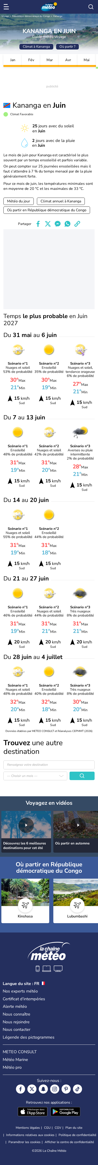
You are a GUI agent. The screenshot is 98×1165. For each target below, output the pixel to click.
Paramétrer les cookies (24, 1142)
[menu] (7, 6)
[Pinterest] (66, 1089)
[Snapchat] (43, 1089)
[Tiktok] (77, 1089)
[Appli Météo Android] (65, 1112)
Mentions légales (28, 1128)
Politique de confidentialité (77, 1135)
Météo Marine (15, 1059)
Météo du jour (18, 201)
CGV (58, 1128)
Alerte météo (15, 1006)
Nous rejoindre (16, 1022)
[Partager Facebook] (38, 224)
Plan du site (73, 1128)
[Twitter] (31, 1089)
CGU (47, 1128)
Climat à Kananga (36, 46)
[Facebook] (20, 1089)
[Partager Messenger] (58, 224)
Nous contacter (16, 1029)
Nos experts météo (20, 991)
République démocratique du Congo (31, 16)
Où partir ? (67, 46)
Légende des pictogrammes (28, 1037)
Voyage (5, 16)
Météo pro (12, 1067)
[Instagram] (54, 1089)
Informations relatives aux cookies (30, 1135)
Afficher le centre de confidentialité (69, 1142)
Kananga (57, 16)
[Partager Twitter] (48, 224)
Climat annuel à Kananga (61, 201)
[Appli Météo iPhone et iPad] (32, 1112)
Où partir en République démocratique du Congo (46, 210)
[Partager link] (77, 224)
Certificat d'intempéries (24, 999)
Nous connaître (16, 1014)
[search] (91, 6)
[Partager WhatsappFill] (67, 224)
